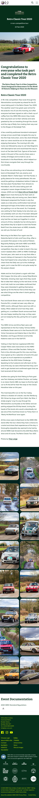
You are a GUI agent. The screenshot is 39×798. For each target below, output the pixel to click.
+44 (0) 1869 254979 (8, 726)
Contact (3, 743)
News (15, 745)
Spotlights (4, 745)
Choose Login (5, 738)
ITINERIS (16, 740)
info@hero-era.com (6, 728)
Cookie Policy (32, 795)
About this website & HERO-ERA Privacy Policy (13, 795)
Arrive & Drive (18, 743)
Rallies (16, 738)
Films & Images (18, 747)
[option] (19, 46)
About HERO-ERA (6, 740)
